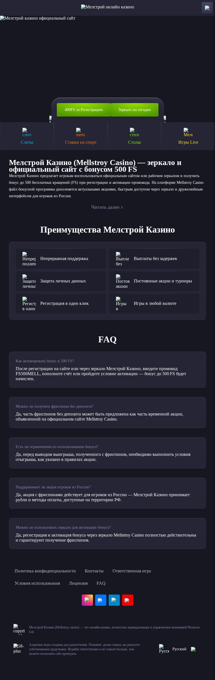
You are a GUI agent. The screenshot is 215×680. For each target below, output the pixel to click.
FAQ (101, 583)
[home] (107, 7)
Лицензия (78, 583)
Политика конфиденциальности (45, 570)
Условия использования (37, 583)
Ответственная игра (132, 570)
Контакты (94, 570)
